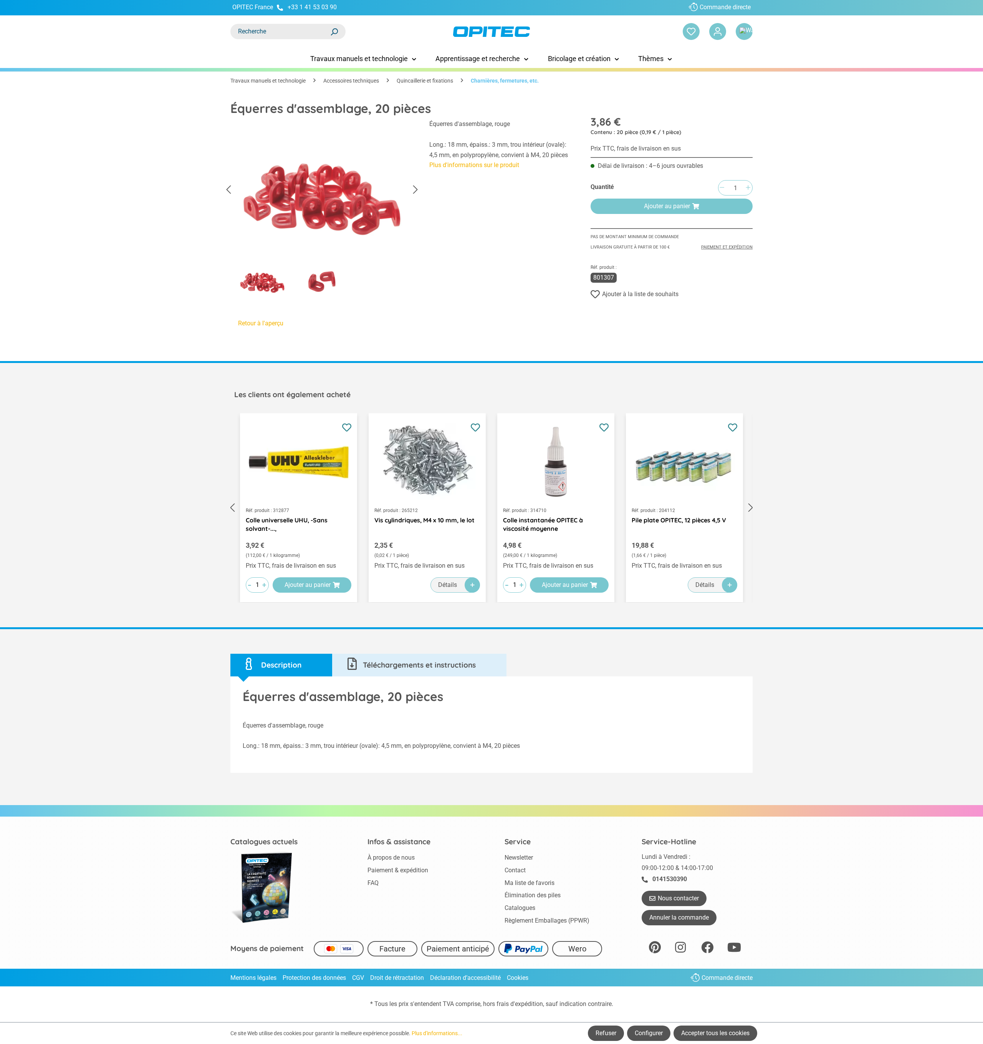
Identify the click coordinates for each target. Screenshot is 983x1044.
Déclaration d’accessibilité (465, 977)
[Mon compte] (717, 31)
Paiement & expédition (397, 870)
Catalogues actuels (264, 841)
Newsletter (519, 857)
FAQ (373, 883)
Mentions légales (253, 977)
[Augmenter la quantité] (748, 188)
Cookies (517, 977)
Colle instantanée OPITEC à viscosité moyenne (543, 524)
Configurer (649, 1033)
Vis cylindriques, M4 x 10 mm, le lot (424, 520)
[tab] (281, 665)
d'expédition (526, 1004)
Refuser (606, 1033)
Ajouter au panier (667, 206)
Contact (515, 870)
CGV (358, 977)
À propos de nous (391, 857)
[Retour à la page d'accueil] (491, 32)
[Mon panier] (744, 31)
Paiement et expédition (727, 247)
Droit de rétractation (397, 977)
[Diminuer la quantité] (722, 188)
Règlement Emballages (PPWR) (547, 920)
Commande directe (725, 7)
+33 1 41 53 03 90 (312, 7)
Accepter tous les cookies (715, 1033)
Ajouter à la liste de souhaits (640, 294)
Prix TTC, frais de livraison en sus (636, 148)
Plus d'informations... (437, 1033)
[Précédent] (228, 189)
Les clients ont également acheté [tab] (292, 394)
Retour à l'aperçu (260, 323)
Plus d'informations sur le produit (474, 165)
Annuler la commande (679, 917)
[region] (322, 210)
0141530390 (669, 879)
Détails (447, 584)
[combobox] (280, 31)
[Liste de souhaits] (691, 31)
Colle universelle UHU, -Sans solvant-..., (287, 524)
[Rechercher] (334, 31)
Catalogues (520, 907)
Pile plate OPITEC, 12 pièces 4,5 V (679, 520)
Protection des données (314, 977)
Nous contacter (678, 898)
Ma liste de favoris (529, 883)
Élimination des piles (533, 895)
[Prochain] (415, 189)
